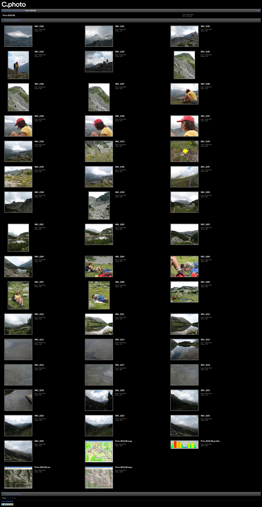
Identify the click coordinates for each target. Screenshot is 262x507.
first (7, 20)
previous (17, 20)
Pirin (21, 11)
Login (257, 10)
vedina (14, 11)
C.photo (5, 11)
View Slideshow (7, 501)
